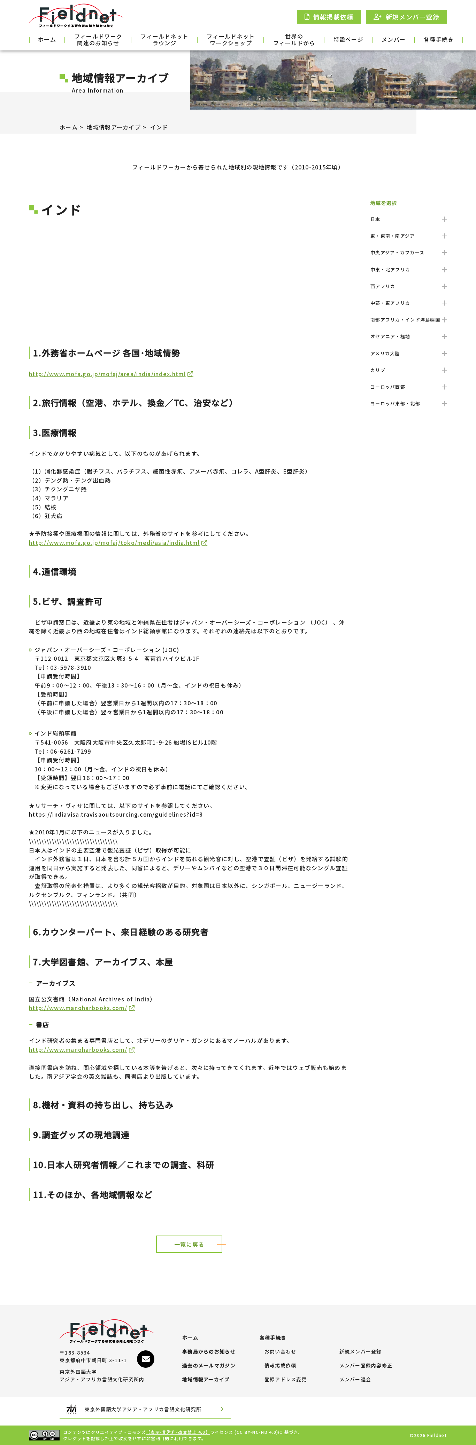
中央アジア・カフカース (397, 252)
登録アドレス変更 (285, 1379)
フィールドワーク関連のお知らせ (98, 40)
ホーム (47, 39)
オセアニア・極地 (390, 336)
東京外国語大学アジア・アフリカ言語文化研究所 (143, 1409)
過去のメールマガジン (209, 1366)
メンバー (394, 39)
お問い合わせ (280, 1352)
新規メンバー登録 (360, 1352)
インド (159, 127)
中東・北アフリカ (390, 269)
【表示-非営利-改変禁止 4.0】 (178, 1432)
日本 (375, 219)
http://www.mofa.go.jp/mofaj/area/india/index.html (107, 374)
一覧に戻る (189, 1244)
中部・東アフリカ (390, 303)
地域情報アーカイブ (114, 127)
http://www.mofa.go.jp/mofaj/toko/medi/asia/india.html (114, 542)
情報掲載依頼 (280, 1366)
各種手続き (439, 39)
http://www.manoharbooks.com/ (78, 1007)
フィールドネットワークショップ (231, 40)
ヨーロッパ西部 (387, 386)
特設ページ (348, 39)
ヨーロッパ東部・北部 (395, 403)
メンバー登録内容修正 (366, 1366)
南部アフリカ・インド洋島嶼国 (405, 319)
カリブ (377, 370)
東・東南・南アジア (392, 235)
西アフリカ (382, 286)
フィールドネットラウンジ (164, 40)
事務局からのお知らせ (209, 1352)
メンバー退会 (355, 1379)
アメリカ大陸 (385, 353)
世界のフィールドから (294, 40)
